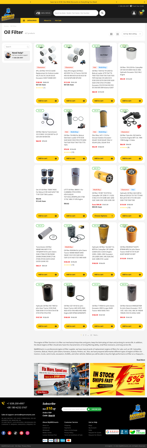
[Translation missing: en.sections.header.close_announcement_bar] (145, 2)
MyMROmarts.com (8, 446)
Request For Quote (95, 433)
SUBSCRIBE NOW (96, 409)
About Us (46, 425)
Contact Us (46, 428)
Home (6, 26)
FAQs (90, 430)
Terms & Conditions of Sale (73, 435)
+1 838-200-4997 (123, 6)
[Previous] (31, 2)
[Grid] (111, 33)
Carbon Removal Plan (50, 435)
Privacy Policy (68, 433)
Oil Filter (13, 26)
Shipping (67, 425)
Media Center (47, 433)
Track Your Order (138, 6)
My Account (92, 428)
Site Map (18, 446)
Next (95, 335)
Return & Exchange (70, 430)
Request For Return (95, 435)
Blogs (90, 425)
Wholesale (46, 430)
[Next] (117, 2)
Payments (67, 428)
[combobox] (17, 47)
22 (91, 335)
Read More (141, 360)
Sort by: (125, 34)
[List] (117, 33)
